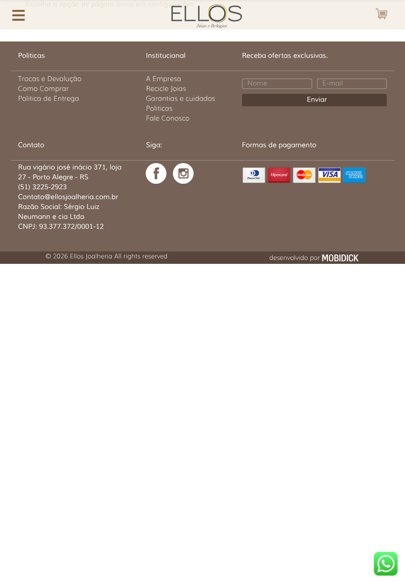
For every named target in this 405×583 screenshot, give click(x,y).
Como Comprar (43, 88)
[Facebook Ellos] (156, 173)
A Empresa (163, 78)
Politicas (159, 108)
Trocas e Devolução (49, 78)
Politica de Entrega (49, 98)
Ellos (202, 15)
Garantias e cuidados (180, 98)
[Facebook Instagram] (183, 173)
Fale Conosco (167, 118)
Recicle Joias (166, 88)
